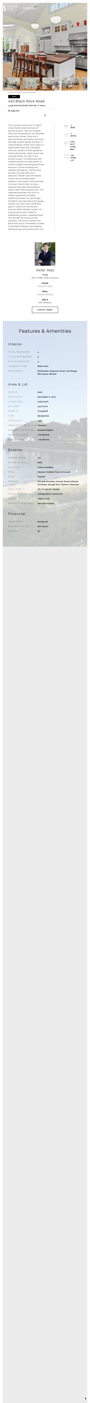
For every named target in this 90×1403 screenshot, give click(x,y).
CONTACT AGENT (45, 310)
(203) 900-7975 (45, 286)
